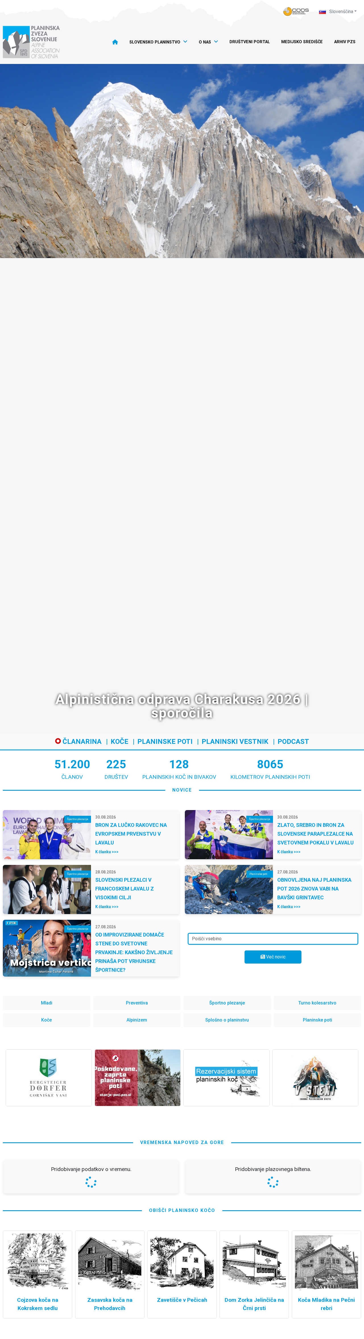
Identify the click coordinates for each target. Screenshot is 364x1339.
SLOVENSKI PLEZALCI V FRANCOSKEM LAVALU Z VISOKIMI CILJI (124, 888)
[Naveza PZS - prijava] (296, 11)
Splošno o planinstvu (227, 1020)
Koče (119, 742)
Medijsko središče (302, 42)
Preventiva (137, 1003)
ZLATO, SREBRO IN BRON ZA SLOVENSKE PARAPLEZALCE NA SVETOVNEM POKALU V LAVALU (315, 834)
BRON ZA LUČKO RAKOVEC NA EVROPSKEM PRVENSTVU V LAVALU (131, 834)
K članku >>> (107, 852)
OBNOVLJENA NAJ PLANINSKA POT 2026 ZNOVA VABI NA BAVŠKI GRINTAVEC (314, 888)
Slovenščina (340, 11)
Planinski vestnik (235, 742)
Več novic (275, 957)
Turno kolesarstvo (317, 1003)
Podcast (293, 742)
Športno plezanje (227, 1003)
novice (182, 790)
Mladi (46, 1003)
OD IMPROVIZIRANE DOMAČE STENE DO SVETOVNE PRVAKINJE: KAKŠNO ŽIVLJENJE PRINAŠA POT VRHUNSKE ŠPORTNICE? (134, 952)
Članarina (81, 742)
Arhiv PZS (344, 42)
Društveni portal (249, 42)
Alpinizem (137, 1020)
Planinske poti (165, 742)
